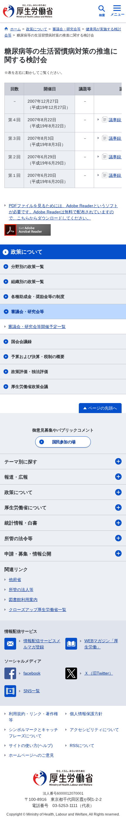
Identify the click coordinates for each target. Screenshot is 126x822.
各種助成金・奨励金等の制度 (37, 296)
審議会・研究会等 (27, 311)
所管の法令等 (18, 538)
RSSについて (82, 745)
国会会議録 (21, 341)
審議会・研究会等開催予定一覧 (37, 326)
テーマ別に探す (20, 461)
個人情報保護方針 (86, 713)
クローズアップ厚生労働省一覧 (37, 609)
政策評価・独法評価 (29, 371)
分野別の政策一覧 (27, 266)
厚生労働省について (25, 507)
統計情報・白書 (20, 522)
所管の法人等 (21, 589)
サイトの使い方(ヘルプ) (31, 745)
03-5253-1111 (65, 805)
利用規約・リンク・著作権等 (33, 716)
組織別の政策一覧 (27, 281)
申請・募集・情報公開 (27, 553)
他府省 (15, 579)
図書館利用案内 (23, 599)
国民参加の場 (64, 442)
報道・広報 (16, 477)
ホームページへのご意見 (31, 755)
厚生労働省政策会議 (29, 386)
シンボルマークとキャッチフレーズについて (33, 732)
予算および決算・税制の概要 (37, 356)
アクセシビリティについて (94, 729)
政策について (18, 492)
